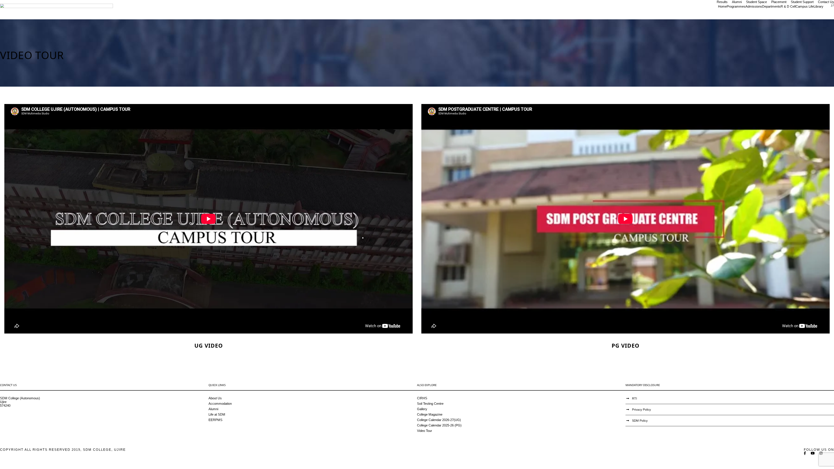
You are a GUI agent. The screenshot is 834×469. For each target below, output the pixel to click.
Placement (778, 2)
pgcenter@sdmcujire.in (16, 420)
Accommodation (220, 403)
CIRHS (422, 398)
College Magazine (429, 414)
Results (722, 2)
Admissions (753, 6)
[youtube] (813, 453)
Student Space (756, 2)
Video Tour (424, 431)
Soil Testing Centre (430, 403)
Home (722, 6)
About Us (215, 398)
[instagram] (821, 453)
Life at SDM (216, 414)
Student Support (802, 2)
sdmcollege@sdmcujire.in (18, 416)
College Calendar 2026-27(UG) (439, 420)
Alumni (737, 2)
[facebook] (805, 453)
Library (818, 6)
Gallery (422, 409)
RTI (634, 398)
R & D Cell (788, 6)
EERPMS (215, 420)
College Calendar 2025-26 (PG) (439, 425)
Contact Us (826, 2)
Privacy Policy (641, 409)
